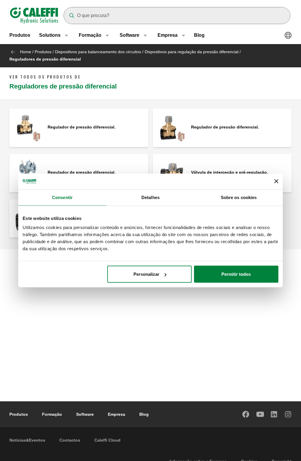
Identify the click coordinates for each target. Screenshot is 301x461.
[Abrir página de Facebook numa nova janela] (246, 414)
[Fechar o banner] (276, 181)
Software (85, 414)
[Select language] (288, 35)
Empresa (116, 414)
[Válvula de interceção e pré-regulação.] (172, 172)
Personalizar (146, 274)
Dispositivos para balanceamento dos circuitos (98, 51)
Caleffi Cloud (107, 440)
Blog (199, 35)
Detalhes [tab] (150, 197)
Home (25, 51)
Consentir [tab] (62, 197)
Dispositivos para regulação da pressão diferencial (191, 51)
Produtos (19, 35)
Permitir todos (236, 274)
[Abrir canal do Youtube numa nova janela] (260, 414)
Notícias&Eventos (27, 440)
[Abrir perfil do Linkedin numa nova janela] (274, 414)
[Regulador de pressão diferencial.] (28, 127)
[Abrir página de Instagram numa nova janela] (288, 414)
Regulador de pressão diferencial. (82, 127)
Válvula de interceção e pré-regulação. (229, 172)
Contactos (69, 440)
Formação (52, 414)
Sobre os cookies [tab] (239, 197)
